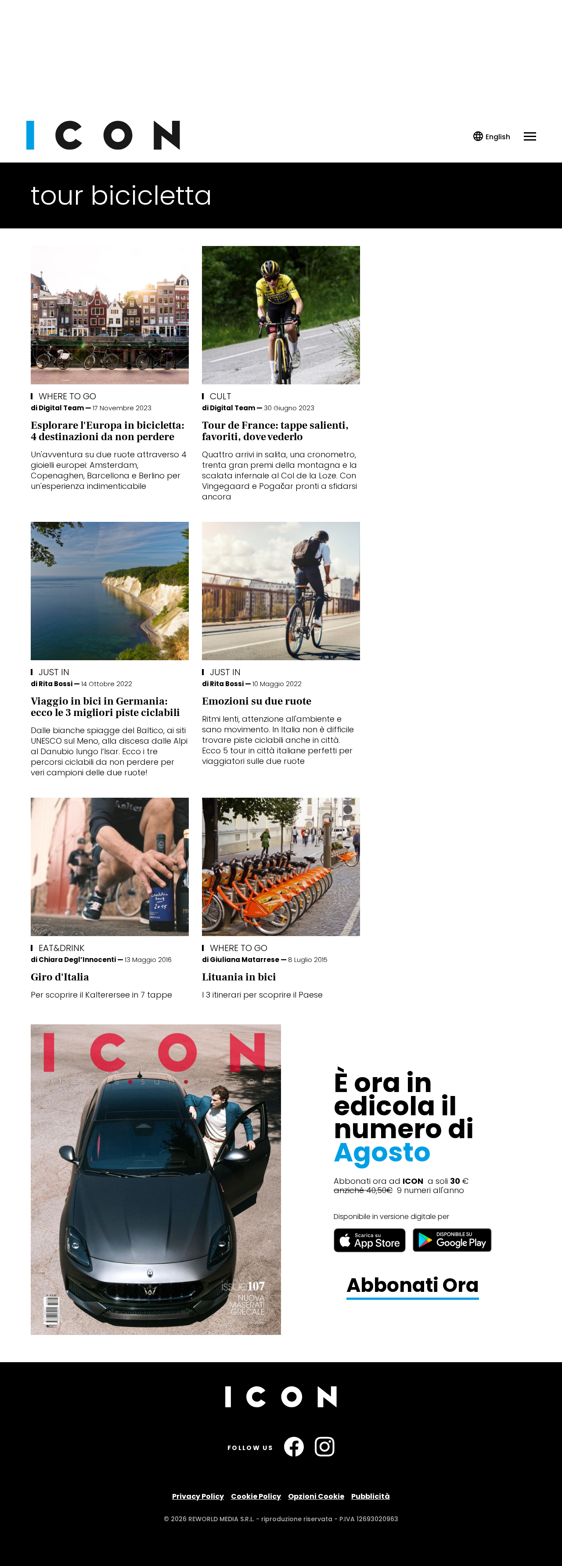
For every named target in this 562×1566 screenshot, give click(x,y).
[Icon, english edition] (492, 136)
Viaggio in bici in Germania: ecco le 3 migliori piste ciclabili (105, 707)
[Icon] (103, 147)
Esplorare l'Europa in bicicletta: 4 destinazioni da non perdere (107, 431)
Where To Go (67, 396)
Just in (54, 672)
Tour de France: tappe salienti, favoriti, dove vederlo (275, 431)
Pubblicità (370, 1496)
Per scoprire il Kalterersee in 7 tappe (101, 994)
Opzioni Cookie (316, 1496)
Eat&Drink (61, 948)
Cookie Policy (256, 1496)
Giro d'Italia (60, 977)
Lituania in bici (239, 977)
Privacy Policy (198, 1496)
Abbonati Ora (412, 1285)
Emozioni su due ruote (256, 701)
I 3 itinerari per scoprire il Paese (262, 994)
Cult (220, 396)
